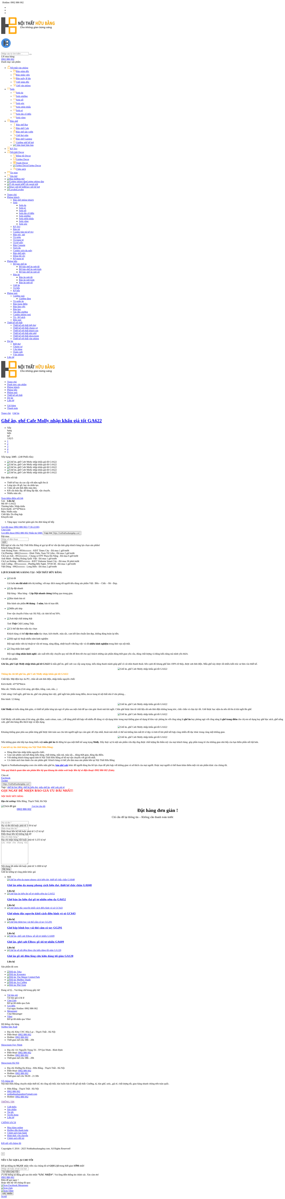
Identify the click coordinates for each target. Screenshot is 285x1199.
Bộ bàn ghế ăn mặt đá (29, 266)
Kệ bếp (16, 290)
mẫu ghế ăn (44, 787)
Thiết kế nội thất (14, 322)
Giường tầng (25, 298)
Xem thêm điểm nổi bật (12, 498)
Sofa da (22, 205)
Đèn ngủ (17, 320)
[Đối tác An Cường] (17, 982)
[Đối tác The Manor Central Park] (23, 977)
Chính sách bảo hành (17, 1133)
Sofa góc (23, 224)
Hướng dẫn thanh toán (17, 1130)
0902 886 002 (7, 59)
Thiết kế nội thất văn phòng (26, 338)
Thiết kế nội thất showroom (26, 336)
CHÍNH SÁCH (8, 1122)
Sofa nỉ (22, 208)
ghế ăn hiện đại (30, 787)
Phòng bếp (12, 261)
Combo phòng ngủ (22, 314)
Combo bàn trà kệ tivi (23, 232)
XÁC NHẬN (7, 1193)
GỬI (4, 542)
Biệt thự (17, 344)
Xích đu (17, 248)
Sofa (15, 202)
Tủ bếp (16, 288)
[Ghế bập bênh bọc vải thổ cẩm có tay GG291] (29, 922)
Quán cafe (18, 352)
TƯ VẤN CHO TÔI (10, 1172)
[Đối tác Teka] (14, 971)
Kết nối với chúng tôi (11, 1143)
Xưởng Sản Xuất (9, 1027)
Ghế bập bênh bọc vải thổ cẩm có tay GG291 (34, 927)
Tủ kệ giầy (18, 242)
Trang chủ (12, 194)
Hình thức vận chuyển (17, 1135)
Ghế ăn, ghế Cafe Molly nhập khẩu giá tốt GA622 (51, 420)
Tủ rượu (17, 237)
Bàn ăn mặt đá (26, 277)
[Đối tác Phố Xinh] (16, 985)
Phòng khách (13, 197)
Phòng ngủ (12, 293)
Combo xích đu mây (22, 250)
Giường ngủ (18, 296)
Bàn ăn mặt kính (26, 280)
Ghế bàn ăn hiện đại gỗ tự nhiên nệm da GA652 (36, 899)
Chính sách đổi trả (15, 1138)
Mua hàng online (15, 1127)
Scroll (4, 1196)
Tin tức (10, 1112)
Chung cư (17, 346)
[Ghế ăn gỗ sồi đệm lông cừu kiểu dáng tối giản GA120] (34, 950)
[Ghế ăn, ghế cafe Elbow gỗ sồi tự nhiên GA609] (30, 936)
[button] (7, 1177)
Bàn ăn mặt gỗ (26, 282)
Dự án (10, 341)
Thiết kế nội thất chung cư (25, 328)
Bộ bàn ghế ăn (20, 264)
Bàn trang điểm (20, 304)
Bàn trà (16, 229)
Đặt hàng (6, 869)
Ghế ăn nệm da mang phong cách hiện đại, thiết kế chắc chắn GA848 (49, 885)
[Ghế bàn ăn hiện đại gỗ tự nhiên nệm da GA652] (31, 893)
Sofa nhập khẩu (26, 218)
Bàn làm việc (19, 306)
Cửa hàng (17, 349)
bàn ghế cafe (62, 765)
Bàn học (17, 309)
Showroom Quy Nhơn (11, 1045)
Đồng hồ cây (19, 256)
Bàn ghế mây (19, 253)
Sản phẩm (11, 1109)
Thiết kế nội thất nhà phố (25, 333)
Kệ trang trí (18, 258)
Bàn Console (19, 245)
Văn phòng (18, 354)
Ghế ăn (16, 285)
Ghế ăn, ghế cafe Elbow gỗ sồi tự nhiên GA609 (35, 941)
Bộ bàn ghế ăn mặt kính (30, 269)
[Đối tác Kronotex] (16, 974)
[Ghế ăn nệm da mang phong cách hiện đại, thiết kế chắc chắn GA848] (41, 879)
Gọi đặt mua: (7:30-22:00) (20, 527)
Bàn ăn (16, 274)
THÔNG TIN (7, 1101)
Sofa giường (25, 216)
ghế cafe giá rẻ (58, 787)
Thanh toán (12, 408)
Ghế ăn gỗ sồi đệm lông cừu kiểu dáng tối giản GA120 (40, 956)
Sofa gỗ (22, 210)
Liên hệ (10, 357)
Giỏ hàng (11, 405)
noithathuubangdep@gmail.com (22, 1094)
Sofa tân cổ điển (26, 213)
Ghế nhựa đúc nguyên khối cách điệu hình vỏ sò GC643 (41, 913)
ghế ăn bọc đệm (14, 787)
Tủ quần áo (18, 301)
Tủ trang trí (18, 240)
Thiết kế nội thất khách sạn (25, 330)
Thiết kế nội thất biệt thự (24, 325)
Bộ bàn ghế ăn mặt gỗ (29, 272)
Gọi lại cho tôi (38, 806)
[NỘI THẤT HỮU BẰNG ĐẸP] (28, 32)
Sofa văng (23, 221)
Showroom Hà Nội (10, 1063)
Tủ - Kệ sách (19, 317)
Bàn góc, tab (19, 234)
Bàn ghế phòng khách (23, 200)
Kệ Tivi (16, 226)
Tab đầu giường (20, 312)
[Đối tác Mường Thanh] (19, 979)
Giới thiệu (11, 1107)
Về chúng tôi (7, 1081)
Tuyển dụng (12, 1115)
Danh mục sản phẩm (16, 384)
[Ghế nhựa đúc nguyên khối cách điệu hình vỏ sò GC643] (35, 908)
